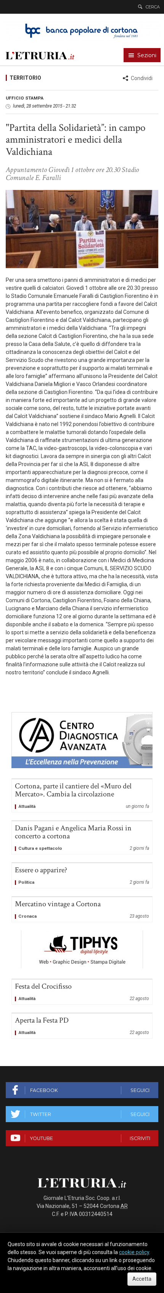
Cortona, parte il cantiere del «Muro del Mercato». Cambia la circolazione (82, 795)
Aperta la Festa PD (82, 1025)
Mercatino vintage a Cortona (82, 909)
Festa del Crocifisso (82, 991)
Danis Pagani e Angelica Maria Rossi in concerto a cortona (82, 837)
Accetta (141, 1279)
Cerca (153, 7)
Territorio (25, 78)
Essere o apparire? (82, 875)
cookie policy (134, 1252)
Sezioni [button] (146, 55)
